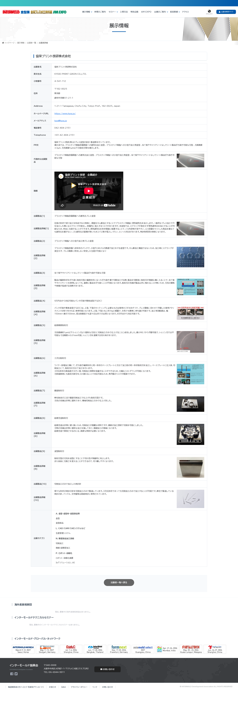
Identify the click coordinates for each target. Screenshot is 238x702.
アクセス (185, 12)
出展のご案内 (160, 12)
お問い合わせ (109, 669)
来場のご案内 (100, 12)
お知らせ (52, 687)
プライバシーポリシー (79, 687)
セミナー (112, 12)
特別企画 (134, 12)
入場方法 (124, 12)
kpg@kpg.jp (60, 121)
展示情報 (86, 12)
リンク (94, 687)
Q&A (63, 687)
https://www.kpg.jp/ (65, 114)
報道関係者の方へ (26, 687)
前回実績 (174, 12)
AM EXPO (146, 12)
